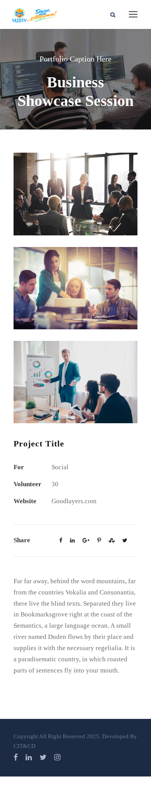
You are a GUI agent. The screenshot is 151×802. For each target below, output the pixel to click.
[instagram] (57, 757)
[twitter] (42, 757)
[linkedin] (29, 757)
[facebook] (16, 757)
